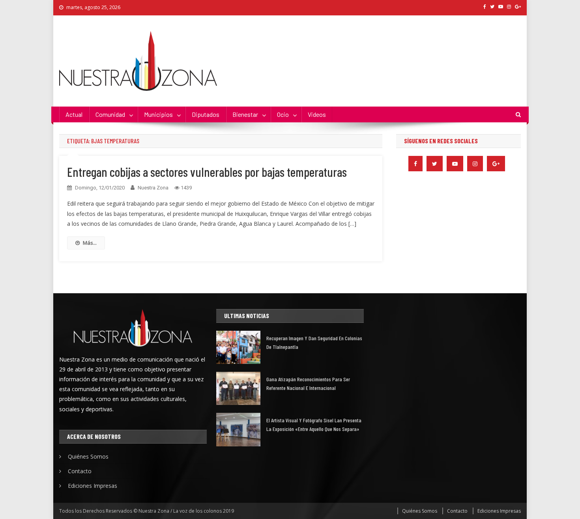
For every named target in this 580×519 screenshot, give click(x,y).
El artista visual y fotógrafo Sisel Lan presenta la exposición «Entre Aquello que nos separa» (313, 424)
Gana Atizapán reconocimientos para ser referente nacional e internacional (308, 383)
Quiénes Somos (88, 456)
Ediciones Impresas (92, 485)
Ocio (283, 114)
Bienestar (245, 114)
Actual (73, 114)
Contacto (80, 471)
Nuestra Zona (153, 188)
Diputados (205, 114)
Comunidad (110, 114)
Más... (90, 242)
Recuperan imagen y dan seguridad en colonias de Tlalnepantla (314, 342)
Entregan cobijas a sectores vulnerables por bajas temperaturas (207, 171)
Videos (317, 114)
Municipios (158, 114)
